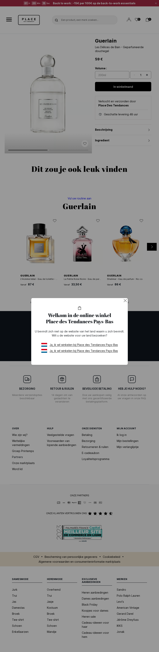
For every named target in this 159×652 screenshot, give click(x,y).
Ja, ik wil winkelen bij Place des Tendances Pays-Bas (84, 344)
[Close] (125, 300)
